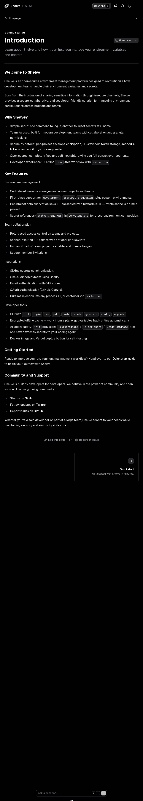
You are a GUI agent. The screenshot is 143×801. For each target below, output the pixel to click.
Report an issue (89, 440)
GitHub (29, 398)
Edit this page (57, 440)
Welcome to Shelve (22, 72)
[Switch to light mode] (130, 6)
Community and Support (26, 375)
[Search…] (122, 6)
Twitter (41, 405)
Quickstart (119, 359)
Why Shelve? (16, 117)
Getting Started (18, 349)
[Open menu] (137, 6)
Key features (16, 173)
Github (38, 411)
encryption (73, 144)
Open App (101, 5)
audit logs (34, 149)
